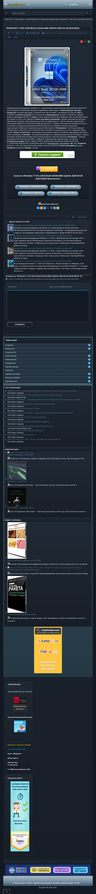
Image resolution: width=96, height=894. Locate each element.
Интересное (10, 363)
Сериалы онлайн (12, 374)
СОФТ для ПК (10, 356)
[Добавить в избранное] (8, 33)
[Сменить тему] (66, 4)
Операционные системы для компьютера (42, 19)
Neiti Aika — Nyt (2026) (16, 481)
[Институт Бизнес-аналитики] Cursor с (23, 570)
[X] (48, 208)
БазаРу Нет (9, 19)
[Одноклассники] (41, 208)
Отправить (20, 324)
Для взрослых (11, 381)
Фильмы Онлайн (12, 377)
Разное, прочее (11, 367)
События (9, 370)
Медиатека (10, 348)
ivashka (21, 33)
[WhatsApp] (57, 208)
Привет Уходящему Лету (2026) (20, 455)
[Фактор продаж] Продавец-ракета (21, 614)
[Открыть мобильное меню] (90, 4)
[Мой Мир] (44, 208)
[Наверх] (6, 891)
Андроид (9, 345)
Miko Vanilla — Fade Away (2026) (20, 508)
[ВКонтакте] (38, 208)
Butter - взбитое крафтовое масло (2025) (24, 560)
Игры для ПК (10, 352)
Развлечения (10, 359)
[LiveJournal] (51, 208)
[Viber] (54, 208)
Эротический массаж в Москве (20, 692)
